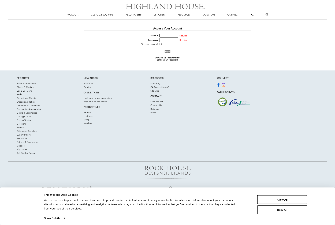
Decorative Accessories (29, 109)
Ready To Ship (134, 14)
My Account (156, 101)
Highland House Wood (95, 101)
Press (153, 112)
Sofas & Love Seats (26, 83)
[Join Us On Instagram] (223, 85)
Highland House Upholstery (98, 97)
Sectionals (22, 138)
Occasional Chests (26, 98)
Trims (86, 119)
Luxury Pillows (24, 134)
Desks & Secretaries (27, 112)
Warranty (155, 83)
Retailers (154, 108)
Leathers (88, 116)
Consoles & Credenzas (28, 105)
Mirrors (20, 127)
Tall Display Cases (26, 153)
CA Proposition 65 (159, 87)
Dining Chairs (24, 116)
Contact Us (156, 105)
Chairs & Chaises (25, 87)
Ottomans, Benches (27, 131)
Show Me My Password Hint (167, 58)
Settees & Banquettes (27, 142)
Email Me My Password (167, 60)
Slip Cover (22, 149)
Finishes (88, 123)
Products (88, 83)
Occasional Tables (26, 101)
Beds (19, 94)
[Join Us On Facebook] (218, 85)
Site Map (154, 90)
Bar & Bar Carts (24, 90)
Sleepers (21, 145)
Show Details (52, 218)
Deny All (282, 209)
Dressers (21, 123)
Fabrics (87, 87)
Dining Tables (24, 120)
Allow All (282, 199)
